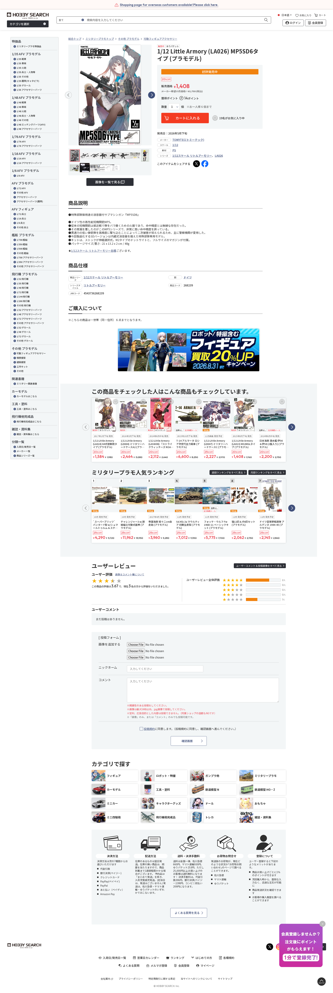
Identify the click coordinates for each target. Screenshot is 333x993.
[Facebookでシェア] (204, 163)
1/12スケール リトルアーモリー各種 (93, 251)
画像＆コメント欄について (129, 574)
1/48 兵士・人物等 (26, 115)
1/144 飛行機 (23, 296)
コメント (105, 680)
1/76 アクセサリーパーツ (29, 145)
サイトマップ (225, 978)
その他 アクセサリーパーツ (30, 266)
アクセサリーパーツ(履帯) (30, 201)
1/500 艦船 (22, 248)
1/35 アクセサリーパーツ (29, 89)
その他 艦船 (22, 253)
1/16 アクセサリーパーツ (29, 163)
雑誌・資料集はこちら (28, 434)
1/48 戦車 (21, 102)
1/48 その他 (22, 120)
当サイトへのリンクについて (196, 978)
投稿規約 (149, 729)
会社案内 (105, 978)
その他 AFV (22, 192)
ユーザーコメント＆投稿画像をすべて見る (259, 565)
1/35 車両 (21, 63)
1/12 (175, 145)
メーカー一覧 (23, 451)
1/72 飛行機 (22, 292)
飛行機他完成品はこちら (29, 421)
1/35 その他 (22, 76)
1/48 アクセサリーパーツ (29, 128)
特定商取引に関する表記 (161, 978)
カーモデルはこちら (27, 396)
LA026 (219, 156)
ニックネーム (108, 667)
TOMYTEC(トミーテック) (188, 140)
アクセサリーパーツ (27, 197)
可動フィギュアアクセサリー (31, 353)
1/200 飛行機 (23, 301)
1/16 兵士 (21, 218)
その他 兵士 (22, 227)
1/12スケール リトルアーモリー (192, 156)
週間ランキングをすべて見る (227, 472)
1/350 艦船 (22, 244)
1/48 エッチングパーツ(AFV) (31, 124)
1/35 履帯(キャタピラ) (28, 81)
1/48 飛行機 (22, 287)
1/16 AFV (21, 158)
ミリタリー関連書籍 (27, 383)
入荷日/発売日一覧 (26, 446)
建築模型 (21, 362)
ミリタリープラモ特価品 (29, 46)
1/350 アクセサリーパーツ (30, 262)
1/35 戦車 (21, 59)
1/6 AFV (20, 175)
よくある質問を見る (187, 913)
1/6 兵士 (21, 222)
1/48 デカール (24, 331)
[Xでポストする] (196, 163)
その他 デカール (25, 340)
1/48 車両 (21, 107)
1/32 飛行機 (22, 279)
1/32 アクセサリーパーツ (29, 310)
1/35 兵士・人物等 (26, 72)
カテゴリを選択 (19, 24)
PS (174, 150)
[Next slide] (151, 95)
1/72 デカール (24, 336)
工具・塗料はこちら (27, 408)
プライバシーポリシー (131, 978)
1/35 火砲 (21, 67)
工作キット (22, 366)
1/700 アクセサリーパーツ (30, 257)
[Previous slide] (68, 95)
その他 (20, 371)
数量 (164, 107)
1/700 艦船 (22, 239)
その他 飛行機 (24, 305)
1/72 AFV (21, 188)
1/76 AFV (21, 141)
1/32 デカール (24, 327)
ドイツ (187, 277)
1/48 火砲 (21, 111)
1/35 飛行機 (22, 283)
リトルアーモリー (95, 285)
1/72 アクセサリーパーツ (29, 318)
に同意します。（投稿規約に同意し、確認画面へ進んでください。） (191, 729)
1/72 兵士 (21, 214)
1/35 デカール (24, 85)
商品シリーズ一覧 (26, 455)
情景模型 (21, 357)
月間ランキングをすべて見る (266, 472)
